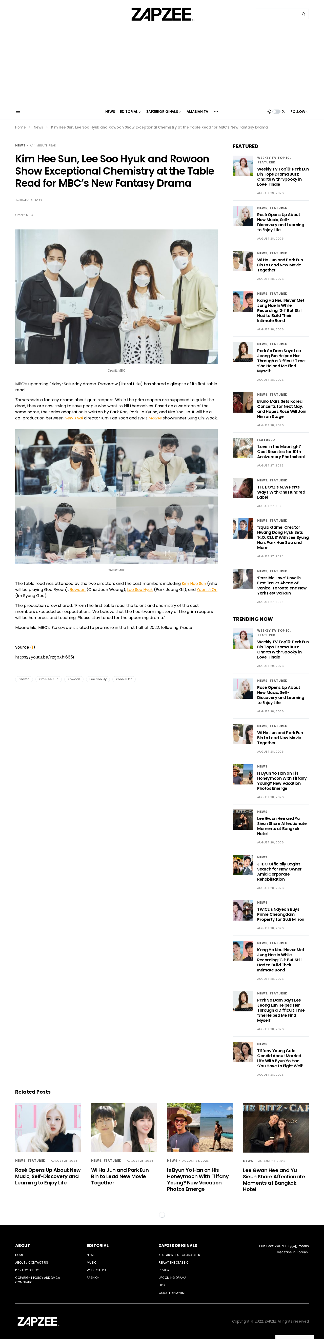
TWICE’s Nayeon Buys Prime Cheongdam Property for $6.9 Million (280, 914)
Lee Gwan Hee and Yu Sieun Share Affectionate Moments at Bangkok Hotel (282, 826)
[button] (18, 112)
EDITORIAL (98, 1245)
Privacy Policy (27, 1270)
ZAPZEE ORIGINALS (178, 1245)
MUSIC (92, 1262)
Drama (24, 679)
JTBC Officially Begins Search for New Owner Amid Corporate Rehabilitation (279, 871)
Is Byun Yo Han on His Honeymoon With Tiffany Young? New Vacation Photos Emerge (282, 780)
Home (20, 127)
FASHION (93, 1278)
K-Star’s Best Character (179, 1255)
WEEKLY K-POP (97, 1270)
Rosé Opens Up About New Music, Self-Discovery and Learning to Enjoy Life (280, 222)
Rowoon (78, 589)
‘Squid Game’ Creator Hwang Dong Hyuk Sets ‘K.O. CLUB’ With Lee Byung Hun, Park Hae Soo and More (283, 537)
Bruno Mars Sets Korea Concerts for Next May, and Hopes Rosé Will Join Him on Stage (281, 408)
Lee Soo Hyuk (140, 589)
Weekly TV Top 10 (273, 158)
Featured (267, 162)
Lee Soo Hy (98, 679)
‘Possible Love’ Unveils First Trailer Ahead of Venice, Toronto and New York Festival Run (282, 585)
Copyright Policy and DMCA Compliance (37, 1280)
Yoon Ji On (207, 589)
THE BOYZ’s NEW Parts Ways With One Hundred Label (281, 492)
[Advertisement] (162, 65)
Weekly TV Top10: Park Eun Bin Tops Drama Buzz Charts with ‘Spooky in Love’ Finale (283, 176)
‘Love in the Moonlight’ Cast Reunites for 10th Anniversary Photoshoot (281, 452)
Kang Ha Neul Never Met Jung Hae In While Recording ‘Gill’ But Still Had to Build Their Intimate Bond (280, 310)
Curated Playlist (172, 1293)
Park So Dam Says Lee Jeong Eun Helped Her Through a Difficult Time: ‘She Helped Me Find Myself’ (281, 361)
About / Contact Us (31, 1262)
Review (164, 1270)
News (38, 127)
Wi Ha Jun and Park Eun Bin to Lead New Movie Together (280, 265)
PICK (162, 1285)
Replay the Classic (174, 1262)
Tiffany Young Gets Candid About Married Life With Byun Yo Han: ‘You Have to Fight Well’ (280, 1058)
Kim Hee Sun (194, 583)
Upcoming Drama (172, 1278)
